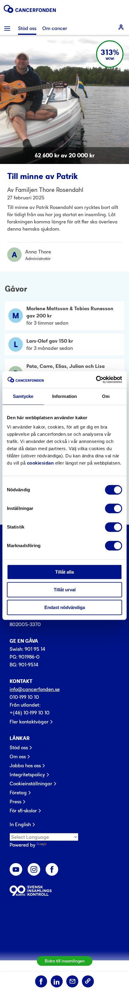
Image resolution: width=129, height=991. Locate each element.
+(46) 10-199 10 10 (30, 712)
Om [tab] (106, 396)
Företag (18, 792)
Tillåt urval (65, 589)
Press (15, 801)
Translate (58, 844)
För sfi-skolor (23, 810)
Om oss (18, 756)
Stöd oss (19, 747)
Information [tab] (64, 396)
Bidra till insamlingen (65, 961)
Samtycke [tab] (23, 396)
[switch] (113, 508)
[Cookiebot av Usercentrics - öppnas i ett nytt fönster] (96, 379)
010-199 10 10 (24, 697)
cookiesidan (40, 462)
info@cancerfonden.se (35, 689)
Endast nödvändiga (64, 607)
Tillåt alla (64, 571)
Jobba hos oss (25, 765)
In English (20, 824)
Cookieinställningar (31, 783)
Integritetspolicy (27, 774)
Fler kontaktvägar (29, 721)
